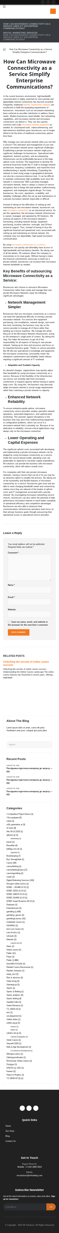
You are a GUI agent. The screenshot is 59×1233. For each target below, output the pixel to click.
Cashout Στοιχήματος (18, 1037)
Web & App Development (17, 1047)
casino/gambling (13, 873)
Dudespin (10, 904)
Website (12, 609)
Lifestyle (10, 936)
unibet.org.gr (11, 1023)
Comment (13, 553)
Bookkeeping (12, 856)
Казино (9, 1071)
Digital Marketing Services (17, 880)
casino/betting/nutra (14, 870)
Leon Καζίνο (11, 932)
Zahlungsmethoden (14, 1057)
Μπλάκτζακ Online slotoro (17, 1061)
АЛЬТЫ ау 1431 (13, 1068)
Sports (9, 988)
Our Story (10, 1131)
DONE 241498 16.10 (15, 897)
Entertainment (12, 908)
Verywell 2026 (12, 1043)
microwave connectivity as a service (28, 244)
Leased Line (15, 943)
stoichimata (15, 838)
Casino (9, 863)
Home (8, 1126)
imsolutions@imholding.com (29, 1175)
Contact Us (11, 1141)
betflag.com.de (12, 849)
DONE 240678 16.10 (15, 894)
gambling (10, 911)
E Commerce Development (20, 1051)
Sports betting (12, 998)
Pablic (9, 953)
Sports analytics (13, 995)
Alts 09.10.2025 (13, 831)
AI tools (9, 828)
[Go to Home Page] (4, 22)
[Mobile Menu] (53, 11)
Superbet (14, 852)
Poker (8, 956)
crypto (9, 877)
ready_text (11, 974)
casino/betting (12, 866)
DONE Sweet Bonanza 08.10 (19, 901)
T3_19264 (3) (12, 1009)
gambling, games (13, 915)
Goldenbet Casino (14, 922)
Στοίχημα (10, 1064)
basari (9, 842)
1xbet (8, 821)
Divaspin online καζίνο (16, 884)
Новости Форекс (13, 1075)
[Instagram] (53, 2)
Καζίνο (13, 1030)
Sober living (11, 981)
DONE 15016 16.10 (14, 890)
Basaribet (10, 845)
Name (11, 585)
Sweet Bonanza (13, 1005)
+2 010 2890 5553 (33, 1167)
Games (13, 1027)
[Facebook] (43, 2)
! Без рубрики (12, 817)
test (8, 1012)
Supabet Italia (12, 1002)
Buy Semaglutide (13, 859)
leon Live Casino (13, 929)
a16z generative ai (14, 824)
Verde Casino (12, 1040)
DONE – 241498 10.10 (16, 887)
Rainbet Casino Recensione (18, 967)
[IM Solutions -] (11, 11)
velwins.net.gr (12, 1033)
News (8, 946)
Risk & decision (13, 977)
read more (8, 678)
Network (10, 939)
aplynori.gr (10, 835)
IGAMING (10, 925)
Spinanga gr (11, 984)
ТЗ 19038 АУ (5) (13, 1078)
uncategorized (12, 1016)
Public (9, 960)
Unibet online (12, 1019)
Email (11, 597)
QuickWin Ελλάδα (14, 963)
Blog (8, 1136)
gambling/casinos (14, 918)
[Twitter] (48, 2)
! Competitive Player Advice (18, 814)
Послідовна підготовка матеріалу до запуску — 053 (29, 770)
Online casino (12, 950)
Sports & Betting (13, 991)
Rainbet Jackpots (14, 970)
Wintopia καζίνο (13, 1054)
